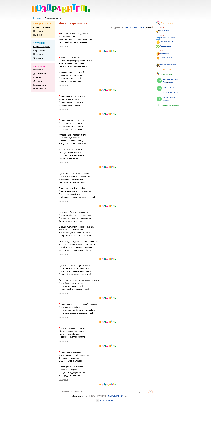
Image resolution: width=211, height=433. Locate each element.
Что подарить (39, 89)
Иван (171, 90)
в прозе (135, 28)
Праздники (37, 18)
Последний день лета (167, 41)
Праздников (39, 70)
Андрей (165, 98)
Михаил (170, 92)
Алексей (166, 79)
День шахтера (164, 30)
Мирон (176, 79)
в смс (142, 28)
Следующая (115, 395)
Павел (165, 82)
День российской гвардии (168, 64)
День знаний (164, 53)
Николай (172, 98)
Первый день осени (166, 57)
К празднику (39, 50)
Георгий (165, 87)
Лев (175, 90)
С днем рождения (41, 27)
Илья (171, 79)
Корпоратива (39, 85)
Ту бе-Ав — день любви (167, 37)
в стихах (128, 28)
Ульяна (170, 82)
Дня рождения (40, 73)
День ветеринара (165, 46)
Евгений (166, 90)
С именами (38, 58)
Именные (37, 35)
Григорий (172, 87)
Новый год (38, 54)
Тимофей (166, 100)
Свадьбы (37, 81)
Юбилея (37, 77)
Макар (165, 92)
